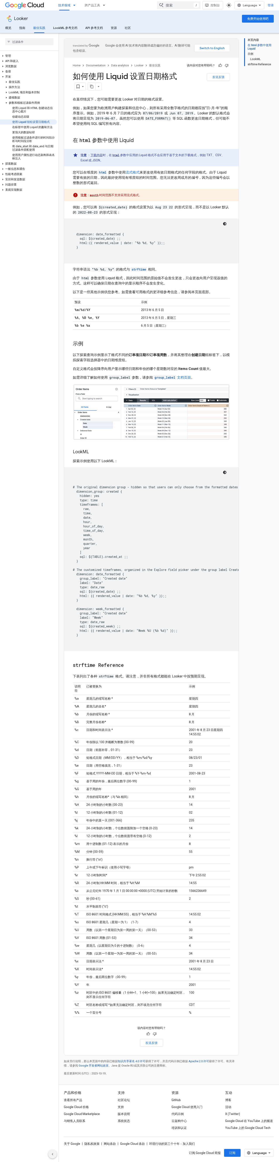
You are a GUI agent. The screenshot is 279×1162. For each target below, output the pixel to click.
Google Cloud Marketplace (82, 1114)
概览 (8, 28)
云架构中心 (179, 1121)
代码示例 (178, 1114)
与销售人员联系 (74, 1121)
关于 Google (72, 1143)
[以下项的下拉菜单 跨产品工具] (105, 5)
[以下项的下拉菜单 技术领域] (75, 5)
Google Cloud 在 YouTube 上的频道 (249, 1121)
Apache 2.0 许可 (199, 1061)
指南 (22, 28)
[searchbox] (29, 41)
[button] (28, 56)
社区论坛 (124, 1100)
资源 (114, 28)
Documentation (95, 65)
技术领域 (64, 5)
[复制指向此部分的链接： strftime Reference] (129, 665)
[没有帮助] (226, 65)
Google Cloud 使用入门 (187, 1107)
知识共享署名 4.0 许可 (131, 1061)
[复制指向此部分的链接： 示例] (89, 344)
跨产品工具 (92, 5)
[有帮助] (220, 65)
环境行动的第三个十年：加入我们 (172, 1143)
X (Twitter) (232, 1114)
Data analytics (120, 65)
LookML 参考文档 (65, 28)
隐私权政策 (92, 1143)
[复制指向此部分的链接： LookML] (94, 452)
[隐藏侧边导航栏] (52, 1154)
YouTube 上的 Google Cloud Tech (247, 1128)
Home (76, 65)
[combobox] (179, 5)
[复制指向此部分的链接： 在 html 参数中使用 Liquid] (139, 140)
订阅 (232, 1153)
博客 (228, 1100)
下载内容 (96, 155)
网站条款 (110, 1143)
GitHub (176, 1100)
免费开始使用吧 (258, 19)
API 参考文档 (94, 28)
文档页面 (173, 377)
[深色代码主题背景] (224, 223)
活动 (228, 1107)
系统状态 (124, 1121)
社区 (128, 28)
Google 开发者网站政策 (94, 1065)
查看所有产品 (73, 1100)
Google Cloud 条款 (132, 1143)
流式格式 (133, 172)
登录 (271, 5)
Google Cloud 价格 (76, 1107)
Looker (21, 18)
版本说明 (124, 1114)
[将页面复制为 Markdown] (92, 86)
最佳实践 (39, 28)
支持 (121, 1107)
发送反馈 (218, 77)
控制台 (215, 5)
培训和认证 (179, 1128)
